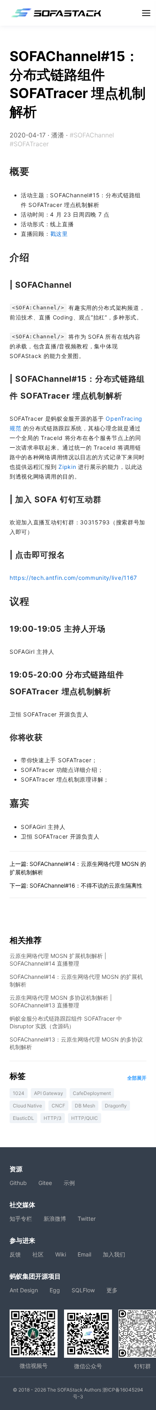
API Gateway (48, 1093)
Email (84, 1254)
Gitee (45, 1182)
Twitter (87, 1218)
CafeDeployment (92, 1093)
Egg (55, 1290)
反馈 (15, 1254)
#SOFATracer (29, 144)
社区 (38, 1254)
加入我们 (114, 1254)
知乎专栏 (21, 1218)
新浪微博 (55, 1218)
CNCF (58, 1106)
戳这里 (59, 233)
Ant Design (24, 1290)
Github (18, 1182)
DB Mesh (85, 1106)
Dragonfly (116, 1106)
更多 (112, 1290)
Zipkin (67, 466)
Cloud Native (27, 1106)
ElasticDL (23, 1118)
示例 (69, 1182)
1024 (18, 1093)
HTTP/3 (53, 1118)
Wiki (60, 1254)
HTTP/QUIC (84, 1118)
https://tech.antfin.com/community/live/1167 (73, 577)
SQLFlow (83, 1290)
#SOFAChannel (92, 135)
